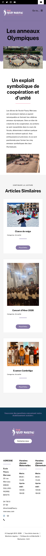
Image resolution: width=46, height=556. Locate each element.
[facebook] (3, 2)
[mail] (8, 516)
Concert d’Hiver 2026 (23, 310)
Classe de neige (23, 231)
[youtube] (15, 2)
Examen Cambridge (23, 370)
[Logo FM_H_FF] (13, 9)
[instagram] (11, 2)
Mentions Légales (11, 536)
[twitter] (7, 2)
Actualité (18, 235)
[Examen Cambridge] (23, 343)
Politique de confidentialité (29, 536)
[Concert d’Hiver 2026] (23, 264)
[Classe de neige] (23, 204)
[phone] (4, 520)
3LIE (28, 539)
